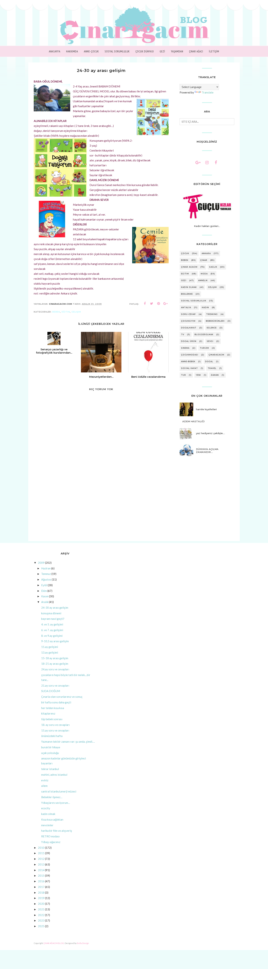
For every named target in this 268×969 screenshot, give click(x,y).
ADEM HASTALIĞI (193, 421)
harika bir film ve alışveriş (56, 830)
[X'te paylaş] (152, 304)
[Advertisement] (101, 510)
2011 (41, 853)
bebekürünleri (215, 321)
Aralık (44, 602)
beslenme (187, 294)
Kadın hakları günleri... (207, 226)
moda (204, 274)
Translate (207, 92)
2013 (41, 864)
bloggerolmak (204, 334)
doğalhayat (188, 328)
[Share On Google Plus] (165, 304)
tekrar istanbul (50, 769)
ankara (206, 253)
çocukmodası (189, 355)
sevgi (210, 341)
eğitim (66, 312)
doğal (209, 361)
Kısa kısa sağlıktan (52, 819)
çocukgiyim (188, 321)
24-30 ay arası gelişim (54, 607)
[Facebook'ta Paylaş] (145, 304)
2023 (41, 920)
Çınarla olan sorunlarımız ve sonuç (61, 696)
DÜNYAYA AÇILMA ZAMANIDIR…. (207, 450)
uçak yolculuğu (50, 752)
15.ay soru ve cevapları (55, 730)
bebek (56, 312)
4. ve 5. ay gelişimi (52, 624)
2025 (41, 926)
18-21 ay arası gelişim (54, 663)
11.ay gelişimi (49, 646)
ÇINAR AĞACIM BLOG (53, 943)
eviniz (44, 780)
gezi (183, 280)
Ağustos (46, 579)
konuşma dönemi (51, 613)
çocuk (185, 253)
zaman (215, 375)
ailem (44, 785)
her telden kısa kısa (52, 708)
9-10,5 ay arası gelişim (55, 641)
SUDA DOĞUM (50, 691)
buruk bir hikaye (50, 747)
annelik (203, 280)
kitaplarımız (48, 713)
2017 (41, 886)
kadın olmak (189, 287)
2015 (41, 875)
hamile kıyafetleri (206, 409)
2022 (41, 915)
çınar (203, 260)
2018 (41, 892)
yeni (198, 375)
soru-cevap (188, 314)
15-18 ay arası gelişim (54, 658)
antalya (186, 307)
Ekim (44, 590)
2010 (41, 847)
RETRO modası (50, 836)
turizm (204, 348)
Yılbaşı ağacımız (50, 842)
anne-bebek (188, 361)
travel (212, 368)
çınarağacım (216, 355)
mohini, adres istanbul (54, 774)
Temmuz (46, 573)
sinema (185, 348)
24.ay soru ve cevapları (55, 669)
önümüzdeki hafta (52, 736)
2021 (41, 909)
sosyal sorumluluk (193, 301)
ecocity (45, 808)
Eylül (44, 585)
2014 (41, 870)
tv (182, 334)
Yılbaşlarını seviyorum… (55, 802)
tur (183, 375)
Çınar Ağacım (189, 267)
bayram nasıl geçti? (52, 618)
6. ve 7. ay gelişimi (52, 630)
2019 (41, 898)
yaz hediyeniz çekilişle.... (210, 433)
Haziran (46, 568)
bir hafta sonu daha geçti (56, 702)
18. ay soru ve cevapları (55, 724)
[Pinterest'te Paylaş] (159, 304)
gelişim (76, 312)
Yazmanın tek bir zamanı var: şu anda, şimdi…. (68, 741)
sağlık (213, 267)
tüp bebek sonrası (51, 719)
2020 (41, 903)
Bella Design (83, 943)
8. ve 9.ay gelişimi (52, 635)
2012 (41, 858)
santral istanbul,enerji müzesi (58, 791)
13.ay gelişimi (49, 652)
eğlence (212, 328)
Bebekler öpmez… (51, 797)
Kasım (44, 596)
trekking (212, 314)
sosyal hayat (189, 368)
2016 (41, 881)
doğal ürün (188, 341)
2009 (41, 562)
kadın (205, 307)
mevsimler (47, 825)
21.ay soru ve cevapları (55, 685)
